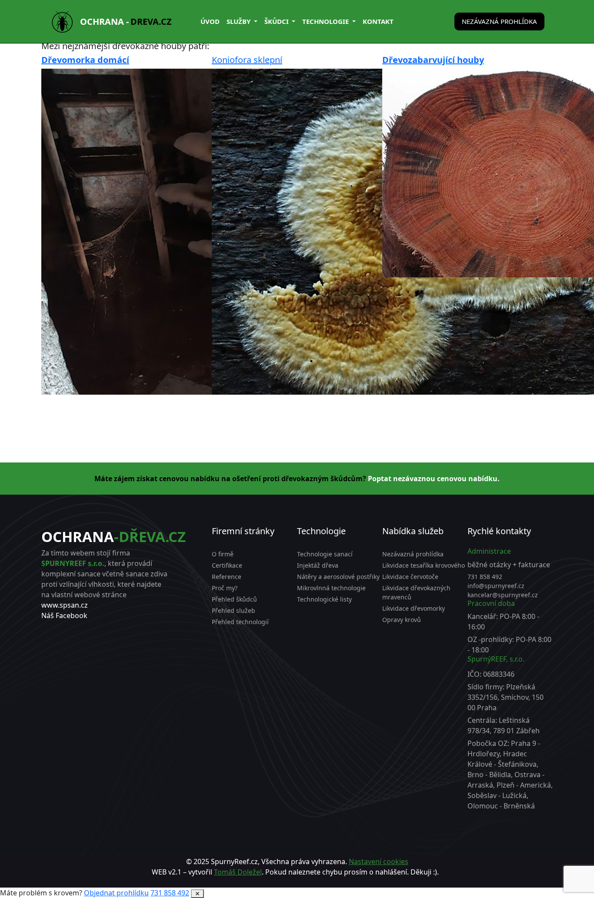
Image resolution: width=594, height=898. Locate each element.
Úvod (210, 21)
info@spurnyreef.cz (495, 586)
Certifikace (227, 565)
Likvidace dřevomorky (413, 608)
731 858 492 (484, 576)
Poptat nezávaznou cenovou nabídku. (434, 478)
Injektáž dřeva (317, 565)
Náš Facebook (64, 615)
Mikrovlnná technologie (331, 588)
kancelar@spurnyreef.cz (502, 595)
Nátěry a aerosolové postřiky (338, 576)
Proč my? (224, 588)
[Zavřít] (197, 893)
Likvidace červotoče (410, 576)
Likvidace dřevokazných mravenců (416, 592)
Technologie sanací (325, 554)
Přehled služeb (233, 610)
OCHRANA (113, 536)
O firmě (223, 554)
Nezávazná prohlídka (499, 21)
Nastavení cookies (378, 861)
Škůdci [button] (277, 21)
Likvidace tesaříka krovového (423, 565)
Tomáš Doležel (238, 872)
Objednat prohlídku (116, 893)
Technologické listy (324, 599)
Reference (226, 576)
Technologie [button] (326, 21)
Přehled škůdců (234, 599)
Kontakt (378, 21)
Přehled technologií (240, 622)
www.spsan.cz (64, 605)
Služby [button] (239, 21)
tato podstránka (334, 882)
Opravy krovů (401, 619)
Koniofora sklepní (247, 60)
